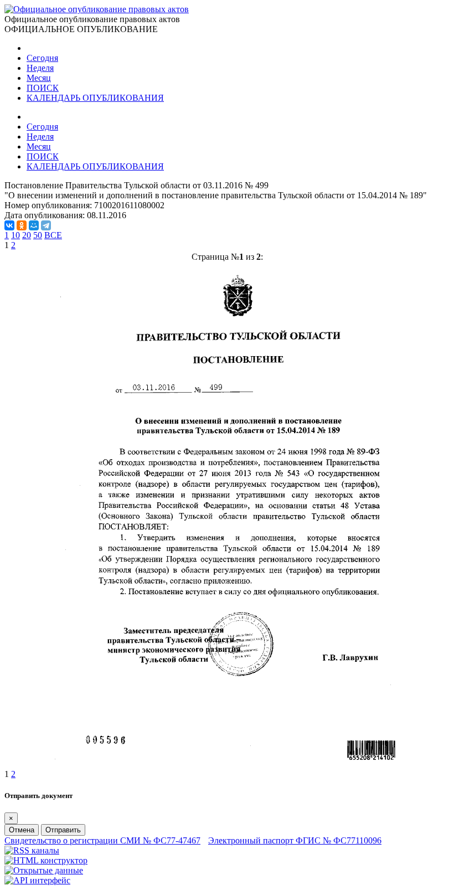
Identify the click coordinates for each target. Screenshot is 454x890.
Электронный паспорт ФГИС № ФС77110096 (294, 840)
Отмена (21, 830)
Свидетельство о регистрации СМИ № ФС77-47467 (102, 840)
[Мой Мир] (34, 225)
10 (15, 235)
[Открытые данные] (43, 870)
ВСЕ (53, 235)
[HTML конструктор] (45, 860)
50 (37, 235)
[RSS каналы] (31, 850)
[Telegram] (46, 225)
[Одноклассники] (22, 225)
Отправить (63, 830)
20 (26, 235)
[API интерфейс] (37, 880)
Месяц (39, 78)
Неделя (40, 68)
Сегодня (42, 58)
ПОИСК (43, 87)
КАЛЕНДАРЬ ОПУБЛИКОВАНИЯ (95, 97)
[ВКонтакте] (9, 225)
